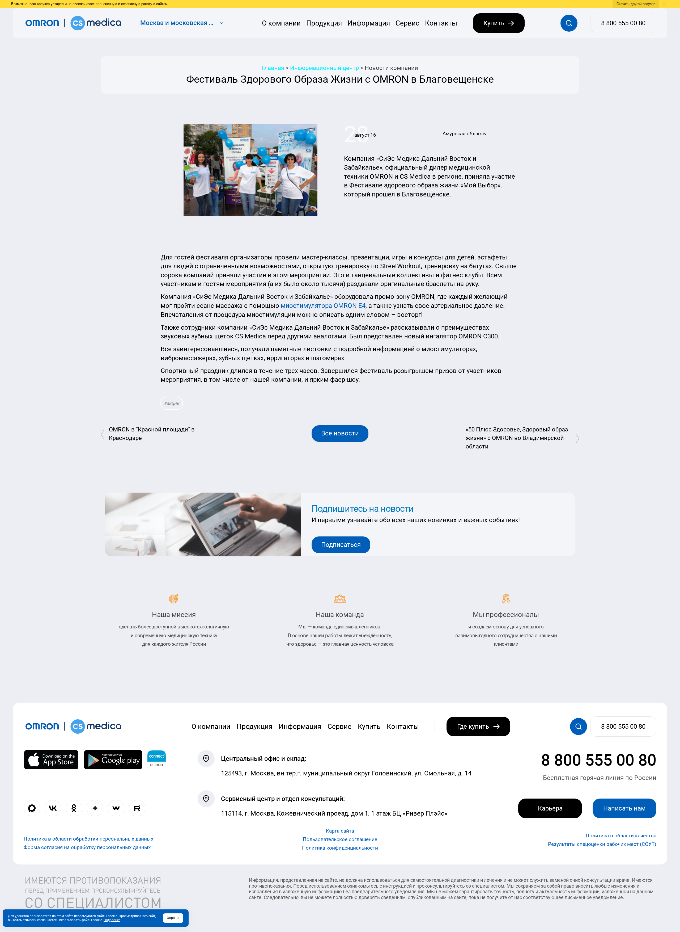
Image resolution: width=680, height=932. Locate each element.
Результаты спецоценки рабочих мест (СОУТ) (602, 844)
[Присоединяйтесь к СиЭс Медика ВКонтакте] (53, 808)
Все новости (340, 433)
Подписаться (341, 544)
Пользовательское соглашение (340, 839)
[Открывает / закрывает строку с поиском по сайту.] (568, 23)
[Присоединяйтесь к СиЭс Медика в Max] (32, 808)
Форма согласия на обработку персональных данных (87, 847)
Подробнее (112, 920)
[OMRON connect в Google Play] (113, 759)
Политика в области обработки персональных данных (88, 839)
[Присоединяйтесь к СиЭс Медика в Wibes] (116, 808)
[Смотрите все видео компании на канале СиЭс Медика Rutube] (137, 808)
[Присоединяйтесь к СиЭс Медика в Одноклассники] (74, 808)
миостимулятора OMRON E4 (323, 305)
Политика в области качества (621, 836)
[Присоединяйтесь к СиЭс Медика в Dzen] (95, 808)
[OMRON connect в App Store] (51, 759)
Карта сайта (340, 831)
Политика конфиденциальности (340, 848)
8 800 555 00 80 (598, 760)
